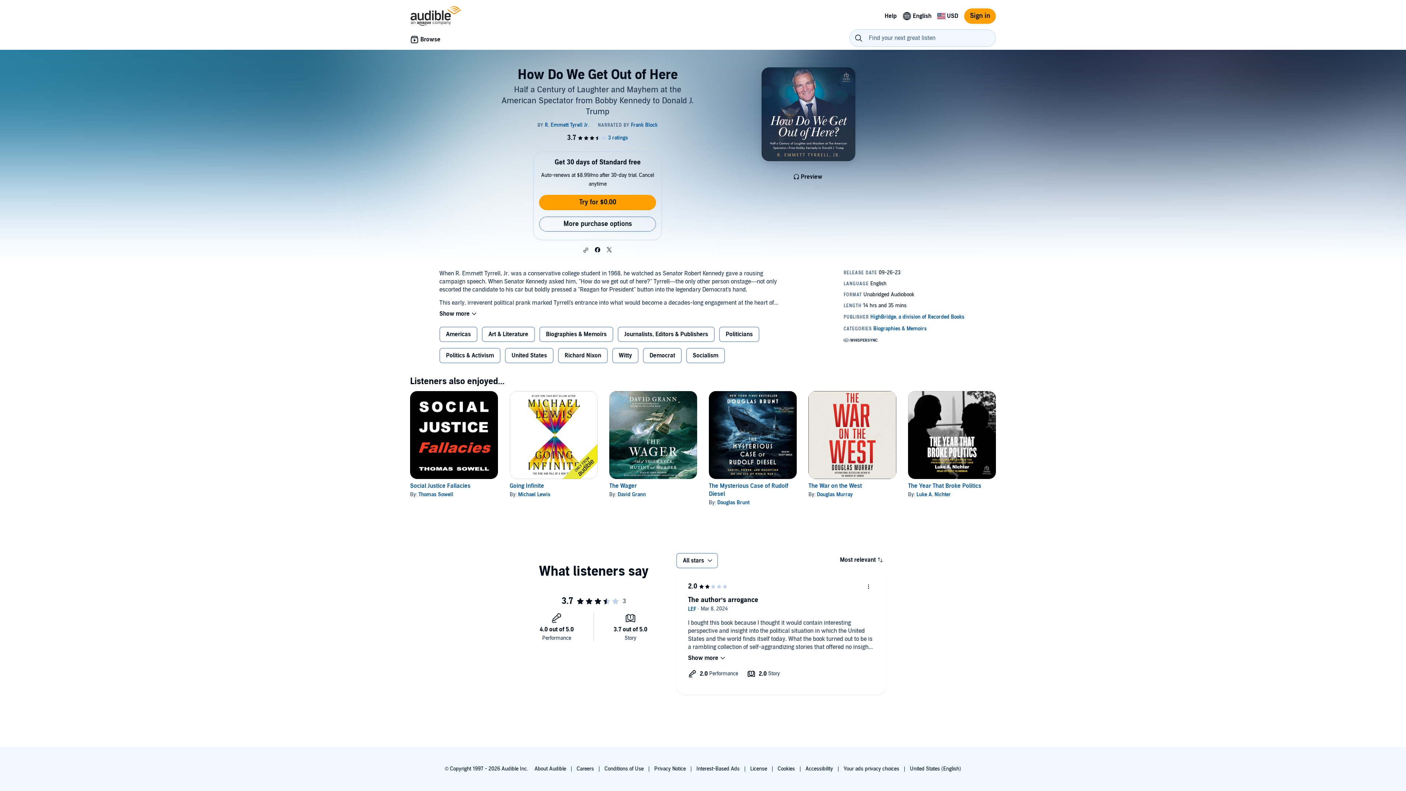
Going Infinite (527, 486)
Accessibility (819, 769)
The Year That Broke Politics (944, 486)
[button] (586, 250)
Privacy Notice (670, 769)
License (758, 769)
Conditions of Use (624, 769)
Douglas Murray (835, 494)
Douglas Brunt (733, 503)
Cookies (786, 769)
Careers (585, 769)
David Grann (632, 494)
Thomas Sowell (436, 494)
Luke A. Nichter (933, 494)
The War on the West (835, 486)
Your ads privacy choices (871, 769)
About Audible (550, 769)
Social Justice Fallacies (440, 486)
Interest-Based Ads (718, 769)
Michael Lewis (534, 494)
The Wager (623, 486)
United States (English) (935, 769)
